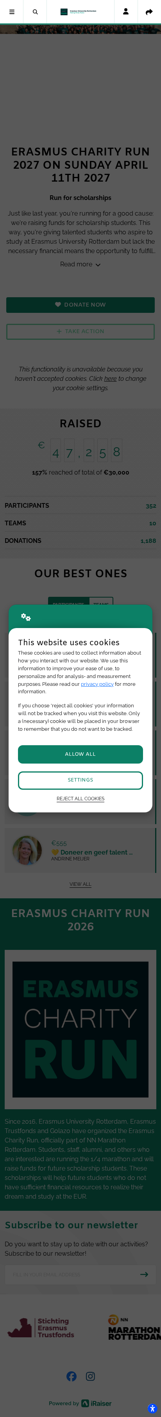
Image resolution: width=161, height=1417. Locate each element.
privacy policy (97, 684)
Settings (80, 780)
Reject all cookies (80, 798)
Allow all (80, 754)
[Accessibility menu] (152, 1408)
